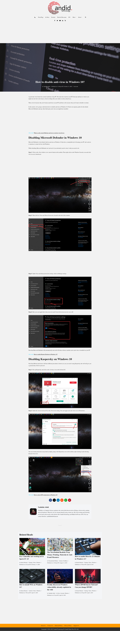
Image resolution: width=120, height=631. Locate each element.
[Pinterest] (69, 500)
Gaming (30, 562)
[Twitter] (57, 21)
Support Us (76, 625)
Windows (38, 562)
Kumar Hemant (24, 562)
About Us (43, 625)
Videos (34, 562)
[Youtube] (60, 21)
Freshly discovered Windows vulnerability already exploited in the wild (59, 587)
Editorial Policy (59, 625)
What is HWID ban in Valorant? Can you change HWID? (86, 585)
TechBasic (65, 560)
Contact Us (50, 625)
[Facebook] (55, 21)
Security (53, 17)
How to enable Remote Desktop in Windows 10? (46, 354)
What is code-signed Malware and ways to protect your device (49, 133)
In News (47, 17)
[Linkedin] (63, 21)
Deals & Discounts (61, 17)
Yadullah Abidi (47, 86)
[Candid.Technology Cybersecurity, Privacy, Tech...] (60, 7)
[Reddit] (61, 500)
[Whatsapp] (65, 500)
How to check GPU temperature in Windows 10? (46, 495)
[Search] (85, 17)
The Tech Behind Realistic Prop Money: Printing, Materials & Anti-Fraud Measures (60, 554)
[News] (65, 21)
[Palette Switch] (35, 17)
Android (30, 590)
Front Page (40, 17)
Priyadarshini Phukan (53, 560)
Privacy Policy (68, 625)
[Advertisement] (60, 32)
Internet (61, 560)
